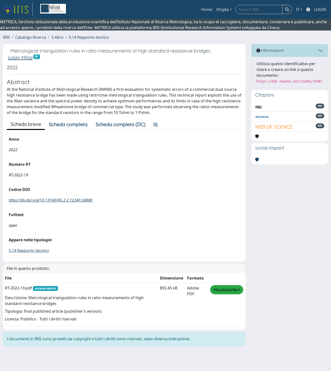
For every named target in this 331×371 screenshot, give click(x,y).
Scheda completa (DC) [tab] (120, 124)
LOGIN (320, 9)
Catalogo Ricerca (30, 37)
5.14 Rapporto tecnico (89, 37)
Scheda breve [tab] (26, 124)
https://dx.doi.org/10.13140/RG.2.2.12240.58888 (50, 200)
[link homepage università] (53, 9)
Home (206, 9)
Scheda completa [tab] (68, 124)
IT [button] (297, 9)
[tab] (156, 124)
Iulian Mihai (20, 57)
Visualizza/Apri (226, 289)
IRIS (6, 37)
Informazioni (272, 50)
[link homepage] (17, 9)
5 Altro (57, 37)
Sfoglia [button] (222, 9)
